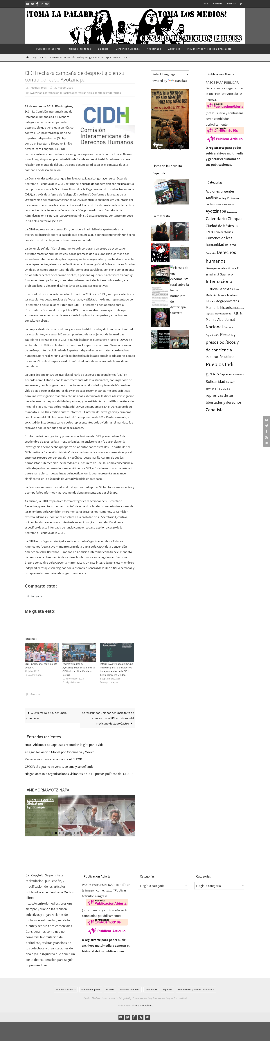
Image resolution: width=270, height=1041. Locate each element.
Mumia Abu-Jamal (220, 319)
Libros (235, 289)
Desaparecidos (217, 268)
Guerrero (226, 274)
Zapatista (215, 409)
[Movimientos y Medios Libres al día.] (160, 232)
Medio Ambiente (216, 295)
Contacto (217, 3)
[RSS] (42, 4)
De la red (230, 245)
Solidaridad (215, 381)
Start (130, 830)
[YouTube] (28, 4)
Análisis (212, 197)
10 (85, 833)
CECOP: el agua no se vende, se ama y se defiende (59, 766)
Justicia (212, 289)
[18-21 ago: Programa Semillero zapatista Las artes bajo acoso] (160, 275)
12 (93, 833)
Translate (181, 81)
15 (104, 833)
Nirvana (135, 1005)
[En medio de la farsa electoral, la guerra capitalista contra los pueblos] (179, 340)
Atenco (217, 204)
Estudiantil (212, 274)
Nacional (214, 327)
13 (96, 833)
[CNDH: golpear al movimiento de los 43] (42, 652)
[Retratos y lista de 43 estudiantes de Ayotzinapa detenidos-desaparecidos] (160, 253)
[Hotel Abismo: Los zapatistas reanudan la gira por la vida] (179, 232)
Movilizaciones (223, 313)
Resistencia (238, 374)
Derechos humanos (130, 989)
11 (89, 833)
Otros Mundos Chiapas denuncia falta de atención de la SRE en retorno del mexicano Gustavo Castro (108, 718)
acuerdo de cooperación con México (103, 184)
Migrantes (210, 314)
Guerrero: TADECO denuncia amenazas (46, 715)
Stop (133, 830)
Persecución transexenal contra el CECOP (53, 759)
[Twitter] (32, 4)
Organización (212, 335)
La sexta (224, 288)
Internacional (53, 93)
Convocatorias (223, 232)
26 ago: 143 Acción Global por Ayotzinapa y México (59, 752)
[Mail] (47, 4)
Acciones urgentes (220, 191)
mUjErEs (237, 313)
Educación (234, 268)
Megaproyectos (227, 301)
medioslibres (38, 87)
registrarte (216, 147)
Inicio (205, 3)
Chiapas (235, 218)
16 (107, 833)
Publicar (231, 3)
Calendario (216, 218)
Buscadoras (232, 212)
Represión (226, 374)
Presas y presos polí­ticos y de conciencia (222, 342)
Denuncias (211, 253)
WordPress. (147, 1005)
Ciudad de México (220, 225)
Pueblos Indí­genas (90, 989)
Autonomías (228, 204)
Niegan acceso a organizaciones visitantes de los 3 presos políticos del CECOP (78, 774)
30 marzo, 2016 (63, 87)
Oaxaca (228, 327)
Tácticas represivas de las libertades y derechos (92, 93)
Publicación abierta (220, 357)
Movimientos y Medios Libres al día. (196, 989)
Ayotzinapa (39, 57)
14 (100, 833)
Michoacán (239, 308)
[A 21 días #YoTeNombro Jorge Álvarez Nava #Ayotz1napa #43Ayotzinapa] (160, 340)
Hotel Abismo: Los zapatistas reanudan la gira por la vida (64, 745)
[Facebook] (37, 4)
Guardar (35, 694)
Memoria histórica (220, 307)
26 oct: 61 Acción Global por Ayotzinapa (40, 803)
